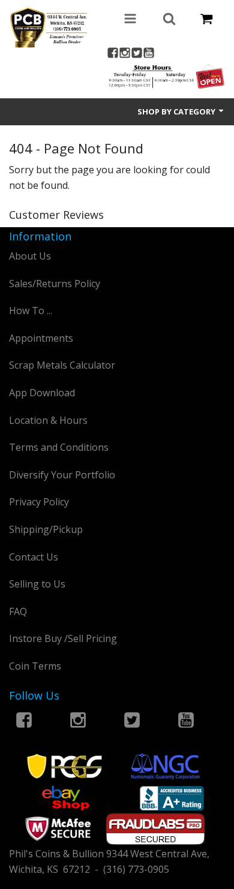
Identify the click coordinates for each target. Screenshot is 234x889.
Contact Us (33, 556)
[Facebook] (113, 54)
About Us (30, 256)
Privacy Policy (39, 501)
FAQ (18, 611)
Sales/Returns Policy (54, 283)
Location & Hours (48, 420)
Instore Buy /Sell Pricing (63, 638)
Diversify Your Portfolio (62, 474)
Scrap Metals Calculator (62, 365)
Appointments (41, 338)
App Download (42, 392)
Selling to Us (37, 583)
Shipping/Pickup (46, 529)
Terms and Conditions (59, 447)
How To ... (30, 310)
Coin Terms (35, 666)
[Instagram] (125, 54)
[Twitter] (137, 54)
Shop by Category (177, 111)
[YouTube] (149, 54)
